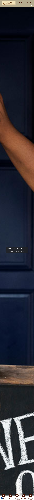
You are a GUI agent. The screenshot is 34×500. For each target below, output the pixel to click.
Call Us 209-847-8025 (25, 2)
